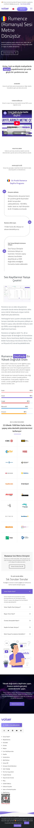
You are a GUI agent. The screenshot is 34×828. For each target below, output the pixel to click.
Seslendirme (6, 757)
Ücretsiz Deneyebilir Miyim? (11, 620)
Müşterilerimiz (6, 740)
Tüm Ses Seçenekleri (8, 772)
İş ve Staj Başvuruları (8, 751)
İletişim (5, 748)
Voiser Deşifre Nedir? (10, 591)
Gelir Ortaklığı (6, 769)
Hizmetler (5, 742)
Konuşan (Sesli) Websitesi (9, 766)
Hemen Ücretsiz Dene (8, 53)
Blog (4, 781)
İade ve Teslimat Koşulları (9, 789)
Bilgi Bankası (6, 792)
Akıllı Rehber (6, 760)
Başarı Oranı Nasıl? (9, 614)
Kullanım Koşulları (7, 786)
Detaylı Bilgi (17, 825)
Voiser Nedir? (6, 737)
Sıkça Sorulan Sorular (8, 778)
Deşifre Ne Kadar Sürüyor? (11, 627)
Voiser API (5, 763)
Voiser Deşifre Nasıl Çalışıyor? (12, 607)
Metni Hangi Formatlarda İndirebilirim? (14, 634)
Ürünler (5, 745)
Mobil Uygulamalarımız (12, 725)
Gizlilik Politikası (7, 783)
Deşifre (5, 754)
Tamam (26, 823)
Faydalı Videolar (7, 775)
